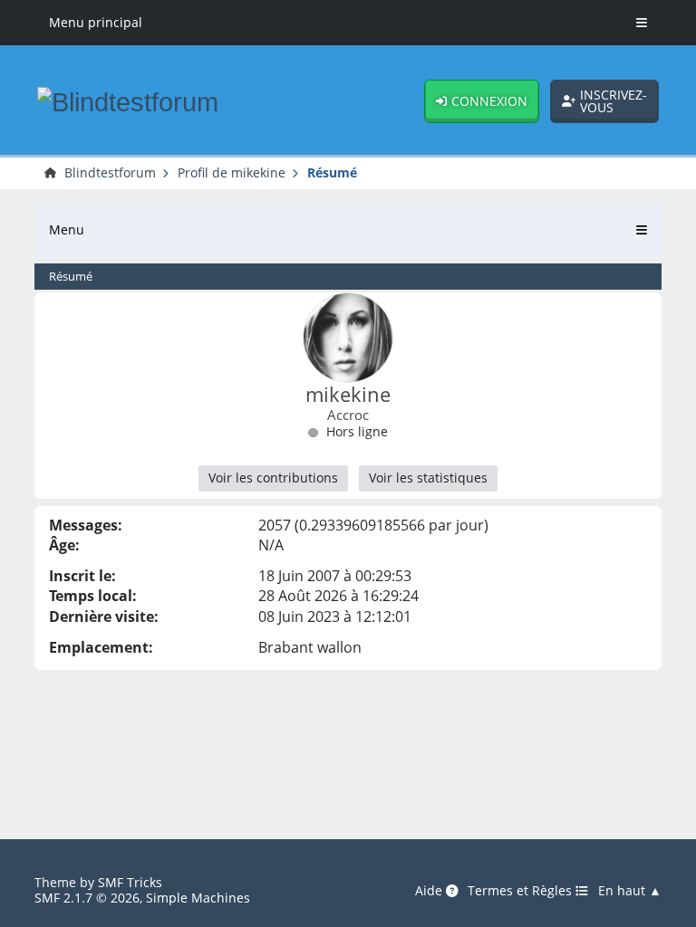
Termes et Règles (521, 891)
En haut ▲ (630, 891)
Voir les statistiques (428, 477)
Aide (430, 891)
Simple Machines (198, 897)
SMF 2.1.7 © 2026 (87, 897)
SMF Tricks (130, 882)
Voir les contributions (273, 477)
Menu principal (95, 22)
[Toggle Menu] (641, 22)
